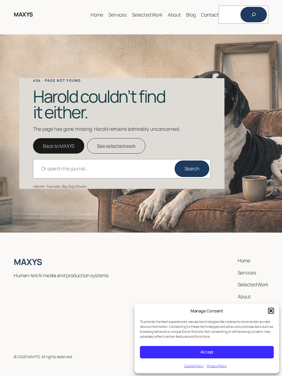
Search (192, 168)
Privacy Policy (217, 366)
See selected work (116, 146)
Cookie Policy (194, 366)
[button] (271, 311)
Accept (206, 352)
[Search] (253, 14)
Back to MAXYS (58, 146)
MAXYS (23, 14)
